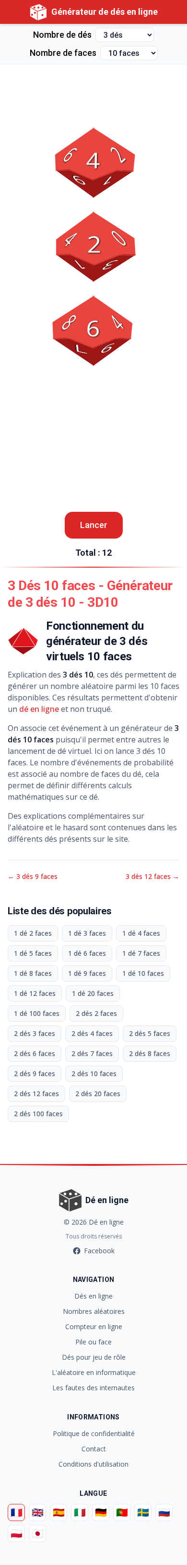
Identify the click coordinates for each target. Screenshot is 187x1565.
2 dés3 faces (34, 1033)
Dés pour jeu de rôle (94, 1357)
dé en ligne (39, 709)
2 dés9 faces (34, 1073)
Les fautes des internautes (93, 1387)
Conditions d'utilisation (93, 1464)
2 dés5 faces (149, 1033)
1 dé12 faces (35, 993)
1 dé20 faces (93, 993)
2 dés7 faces (92, 1053)
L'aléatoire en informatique (94, 1372)
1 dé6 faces (87, 953)
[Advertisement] (93, 88)
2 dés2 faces (96, 1013)
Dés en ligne (93, 1296)
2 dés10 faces (94, 1073)
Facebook (99, 1250)
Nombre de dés (62, 35)
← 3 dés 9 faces (33, 876)
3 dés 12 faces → (152, 876)
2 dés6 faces (34, 1053)
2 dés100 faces (38, 1113)
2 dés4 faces (92, 1033)
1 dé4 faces (141, 933)
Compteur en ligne (93, 1326)
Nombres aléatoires (94, 1311)
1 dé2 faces (33, 933)
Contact (94, 1448)
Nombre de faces (63, 53)
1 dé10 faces (143, 973)
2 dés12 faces (36, 1093)
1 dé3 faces (87, 933)
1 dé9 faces (87, 973)
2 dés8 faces (149, 1053)
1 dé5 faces (33, 953)
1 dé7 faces (141, 953)
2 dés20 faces (97, 1093)
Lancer (93, 525)
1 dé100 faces (36, 1013)
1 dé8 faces (33, 973)
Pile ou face (93, 1341)
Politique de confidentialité (94, 1433)
